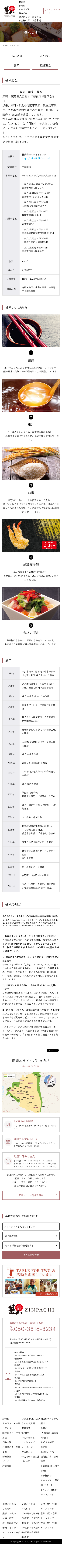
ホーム (6, 45)
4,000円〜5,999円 (30, 1527)
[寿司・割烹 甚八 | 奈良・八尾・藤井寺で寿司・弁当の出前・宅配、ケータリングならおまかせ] (9, 11)
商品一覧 (6, 1442)
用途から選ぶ (9, 1503)
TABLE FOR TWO (30, 1418)
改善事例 (6, 1466)
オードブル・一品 (11, 1423)
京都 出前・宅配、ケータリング (50, 1516)
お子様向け (46, 1475)
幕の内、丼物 (47, 1451)
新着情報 (6, 1456)
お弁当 (22, 1)
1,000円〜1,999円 (30, 1513)
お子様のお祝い (10, 1522)
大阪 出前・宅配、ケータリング (50, 1525)
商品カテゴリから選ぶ (49, 1421)
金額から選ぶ (28, 1503)
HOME (5, 1418)
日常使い (6, 1508)
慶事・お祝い (9, 1513)
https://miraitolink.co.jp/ (36, 158)
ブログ (5, 1461)
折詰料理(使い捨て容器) (50, 1468)
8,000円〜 (26, 1537)
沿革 (16, 65)
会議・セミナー (10, 1527)
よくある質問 (28, 1423)
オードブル (24, 9)
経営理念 (45, 65)
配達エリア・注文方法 (30, 16)
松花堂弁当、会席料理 (49, 1459)
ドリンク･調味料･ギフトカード (49, 1492)
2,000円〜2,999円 (30, 1518)
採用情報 (25, 1432)
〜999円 (25, 1508)
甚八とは (23, 13)
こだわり (45, 56)
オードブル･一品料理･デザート (50, 1483)
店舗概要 (25, 1428)
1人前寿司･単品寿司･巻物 (49, 1435)
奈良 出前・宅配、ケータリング (50, 1506)
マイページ (27, 1447)
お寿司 (22, 5)
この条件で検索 (31, 1254)
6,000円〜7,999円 (30, 1532)
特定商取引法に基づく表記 (30, 1459)
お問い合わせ (28, 1437)
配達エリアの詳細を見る (31, 1195)
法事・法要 (8, 1518)
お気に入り (27, 1451)
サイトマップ (27, 1442)
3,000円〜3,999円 (30, 1522)
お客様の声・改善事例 (30, 20)
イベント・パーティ (11, 1535)
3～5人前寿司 (47, 1442)
